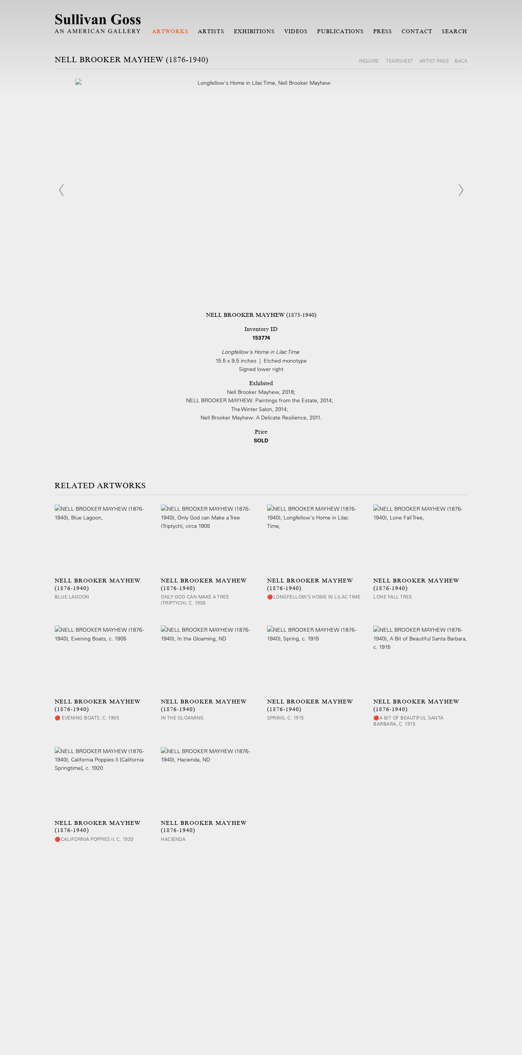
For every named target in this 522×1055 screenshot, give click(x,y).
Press (382, 31)
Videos (296, 31)
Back (461, 61)
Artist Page (434, 61)
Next (461, 190)
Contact (417, 31)
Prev (61, 190)
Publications (340, 31)
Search (454, 31)
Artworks (170, 31)
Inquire (369, 61)
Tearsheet (399, 61)
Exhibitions (254, 31)
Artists (211, 31)
